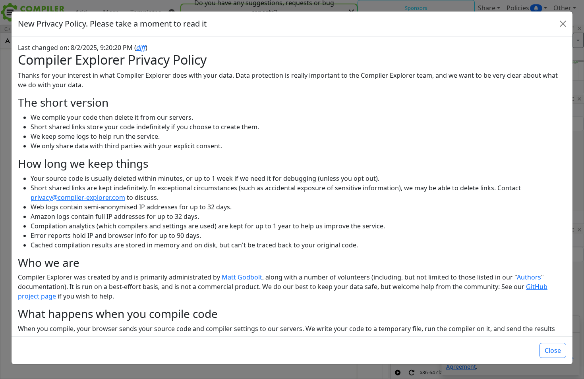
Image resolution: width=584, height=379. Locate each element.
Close (553, 350)
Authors (529, 277)
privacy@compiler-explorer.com (78, 197)
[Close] (563, 23)
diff (140, 47)
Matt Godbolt (242, 277)
